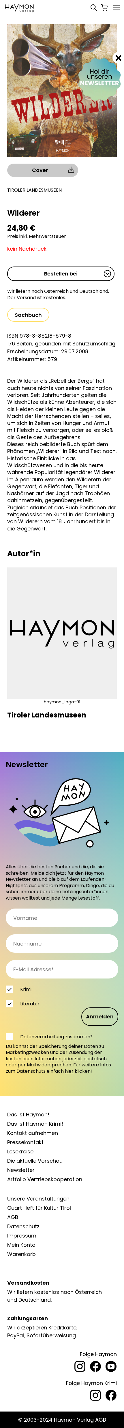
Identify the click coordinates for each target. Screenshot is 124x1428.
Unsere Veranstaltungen (38, 1198)
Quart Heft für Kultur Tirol (39, 1207)
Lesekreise (20, 1151)
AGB (12, 1217)
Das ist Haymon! (28, 1114)
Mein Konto (21, 1244)
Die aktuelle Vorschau (35, 1160)
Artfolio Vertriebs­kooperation (44, 1179)
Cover (40, 170)
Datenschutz (23, 1226)
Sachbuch (28, 315)
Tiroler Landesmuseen (34, 190)
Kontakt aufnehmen (32, 1133)
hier (69, 1071)
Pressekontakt (25, 1142)
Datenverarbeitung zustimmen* (56, 1036)
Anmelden (100, 1016)
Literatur (30, 1003)
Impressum (21, 1235)
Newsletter (21, 1170)
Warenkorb (21, 1254)
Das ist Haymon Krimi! (35, 1123)
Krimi (25, 989)
